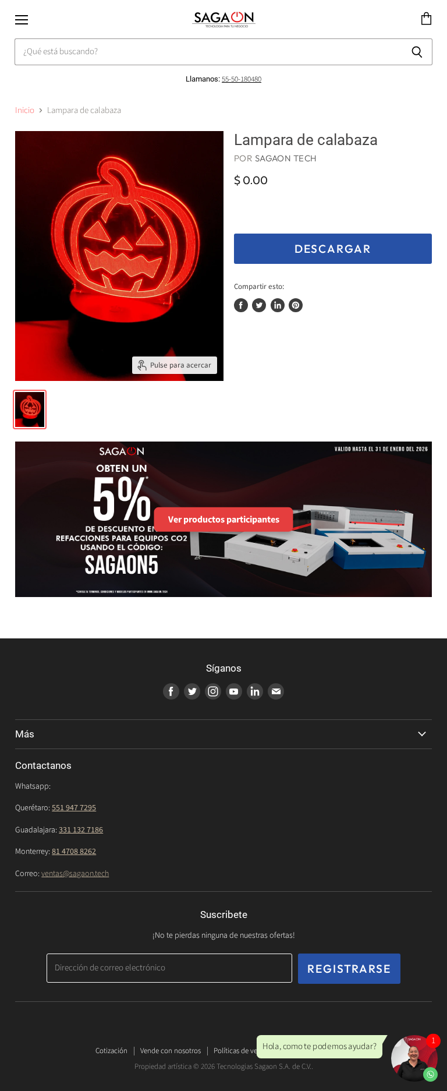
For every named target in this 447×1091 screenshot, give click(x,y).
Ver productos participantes (223, 519)
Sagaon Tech (286, 158)
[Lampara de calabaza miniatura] (29, 409)
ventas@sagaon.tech (75, 874)
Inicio (24, 110)
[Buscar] (417, 51)
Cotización (111, 1051)
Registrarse (349, 969)
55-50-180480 (241, 79)
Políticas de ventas (242, 1051)
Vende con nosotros (170, 1051)
